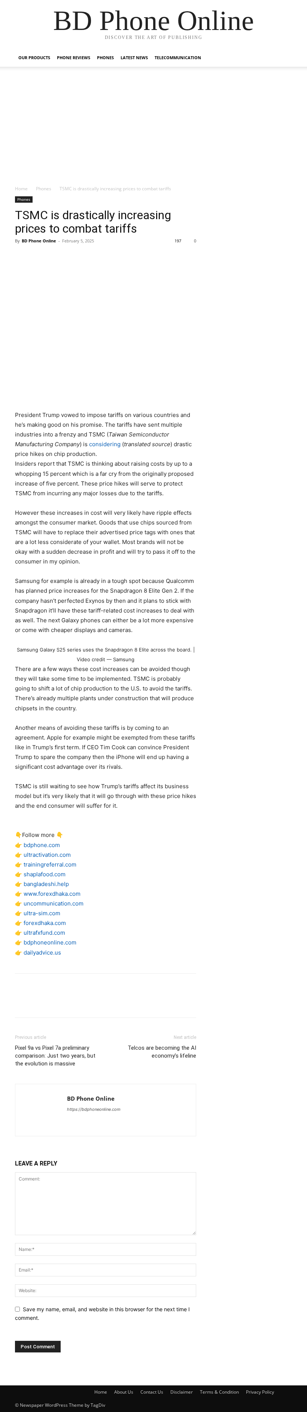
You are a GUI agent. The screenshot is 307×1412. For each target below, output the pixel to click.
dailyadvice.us (42, 952)
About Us (123, 1392)
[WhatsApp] (74, 257)
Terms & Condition (219, 1392)
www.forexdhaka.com (52, 893)
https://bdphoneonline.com (94, 1109)
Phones (105, 57)
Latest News (134, 57)
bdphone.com (42, 845)
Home (21, 188)
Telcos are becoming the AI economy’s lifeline (162, 1051)
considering (105, 444)
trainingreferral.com (50, 864)
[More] (92, 257)
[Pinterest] (56, 257)
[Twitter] (39, 257)
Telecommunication (178, 57)
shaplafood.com (45, 874)
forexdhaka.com (45, 922)
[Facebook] (22, 257)
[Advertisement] (153, 128)
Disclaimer (181, 1392)
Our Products (34, 57)
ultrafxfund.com (44, 932)
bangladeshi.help (46, 884)
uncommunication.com (53, 903)
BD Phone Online (39, 241)
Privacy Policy (260, 1392)
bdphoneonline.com (50, 942)
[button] (283, 57)
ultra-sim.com (42, 913)
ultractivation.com (47, 854)
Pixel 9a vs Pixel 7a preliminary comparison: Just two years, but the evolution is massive (55, 1055)
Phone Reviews (73, 57)
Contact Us (151, 1392)
